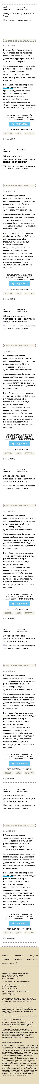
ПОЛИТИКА (5, 956)
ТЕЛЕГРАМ (29, 133)
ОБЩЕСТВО (34, 956)
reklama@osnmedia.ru (22, 991)
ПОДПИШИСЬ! (21, 124)
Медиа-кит (18, 1019)
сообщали (8, 88)
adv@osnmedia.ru (7, 993)
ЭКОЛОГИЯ (18, 959)
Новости (8, 133)
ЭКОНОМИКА (19, 956)
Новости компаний (9, 963)
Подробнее (5, 1039)
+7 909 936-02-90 (12, 988)
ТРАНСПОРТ (6, 959)
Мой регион (6, 8)
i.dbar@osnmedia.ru (11, 986)
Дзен (18, 133)
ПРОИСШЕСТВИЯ (32, 959)
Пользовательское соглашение (12, 1042)
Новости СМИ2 (9, 139)
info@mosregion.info (12, 978)
